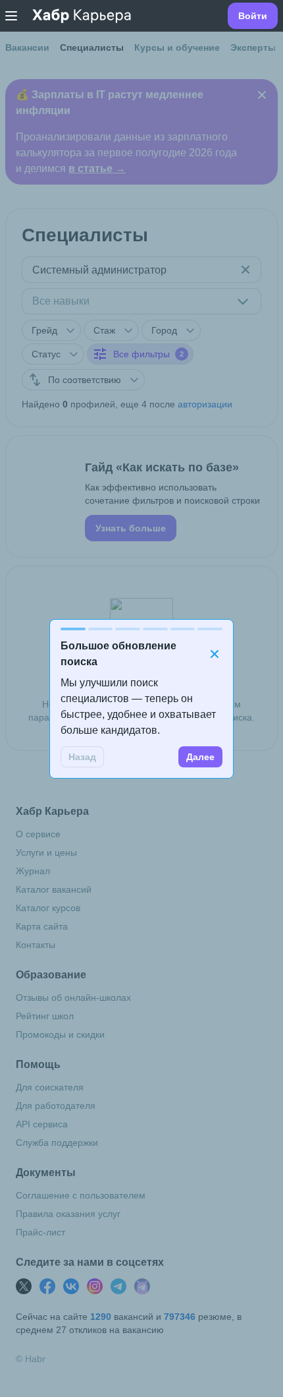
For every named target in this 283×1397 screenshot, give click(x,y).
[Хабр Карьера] (82, 16)
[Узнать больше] (141, 496)
